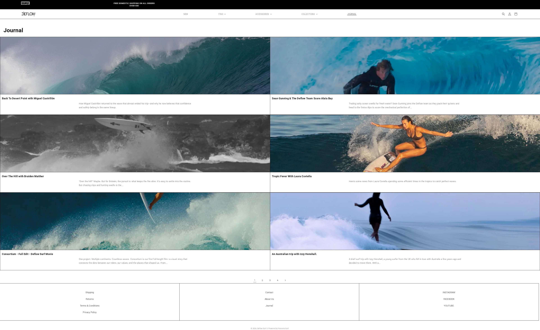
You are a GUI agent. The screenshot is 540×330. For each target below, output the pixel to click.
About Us (269, 299)
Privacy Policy (89, 312)
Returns (90, 299)
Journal (269, 305)
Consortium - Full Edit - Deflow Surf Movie (27, 254)
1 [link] (255, 280)
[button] (222, 14)
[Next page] (285, 280)
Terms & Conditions (90, 305)
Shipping (90, 292)
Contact (269, 292)
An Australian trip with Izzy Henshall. (294, 254)
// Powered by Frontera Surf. (278, 328)
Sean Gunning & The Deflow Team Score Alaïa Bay (302, 98)
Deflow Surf (261, 328)
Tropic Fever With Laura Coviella (292, 176)
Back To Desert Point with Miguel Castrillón (28, 98)
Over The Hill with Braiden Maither (23, 176)
